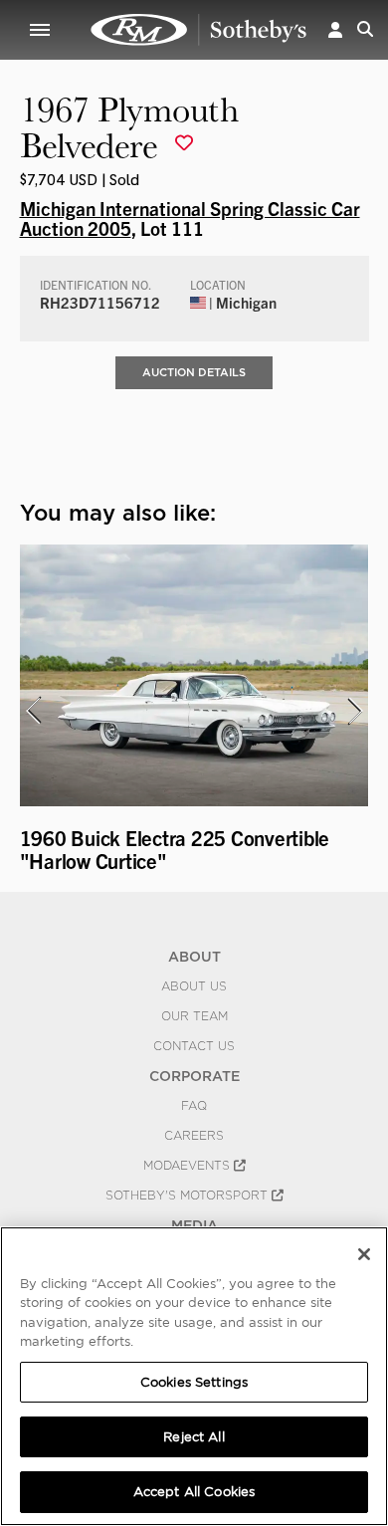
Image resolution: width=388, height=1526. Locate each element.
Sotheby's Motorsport (188, 1195)
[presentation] (33, 711)
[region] (194, 1376)
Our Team (194, 1016)
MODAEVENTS (188, 1166)
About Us (194, 986)
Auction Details (194, 372)
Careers (194, 1136)
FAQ (194, 1106)
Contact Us (194, 1046)
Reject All (193, 1436)
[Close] (364, 1254)
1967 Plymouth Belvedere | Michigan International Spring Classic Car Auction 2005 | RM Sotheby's (199, 30)
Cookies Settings (194, 1382)
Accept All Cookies (194, 1491)
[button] (335, 29)
